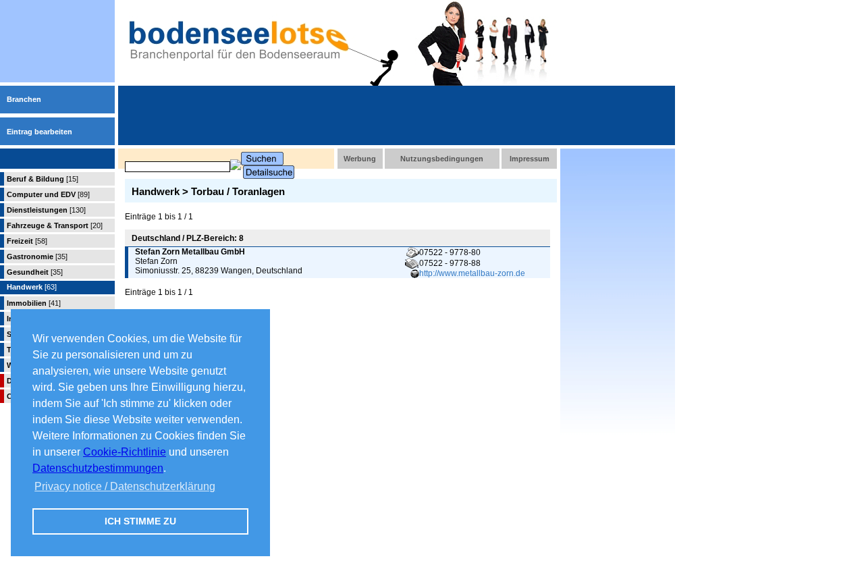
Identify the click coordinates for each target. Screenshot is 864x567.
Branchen (24, 99)
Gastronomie (37, 256)
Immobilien (34, 303)
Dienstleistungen (46, 210)
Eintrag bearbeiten (39, 132)
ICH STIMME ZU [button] (140, 521)
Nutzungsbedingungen (441, 159)
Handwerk (32, 287)
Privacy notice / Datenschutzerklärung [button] (124, 486)
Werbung (360, 159)
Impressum (529, 159)
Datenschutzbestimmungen (97, 468)
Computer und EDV (48, 194)
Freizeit (27, 241)
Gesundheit (35, 272)
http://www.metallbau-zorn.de (472, 273)
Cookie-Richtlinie (124, 452)
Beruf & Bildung (42, 179)
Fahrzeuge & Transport (55, 225)
